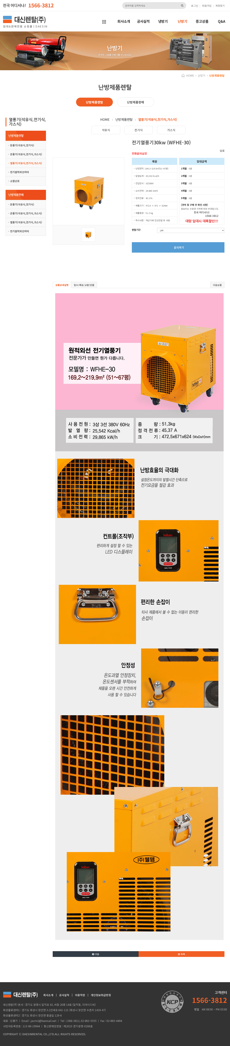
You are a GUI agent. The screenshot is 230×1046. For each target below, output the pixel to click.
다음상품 (217, 285)
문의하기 (179, 247)
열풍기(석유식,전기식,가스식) (26, 163)
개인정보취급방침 (101, 995)
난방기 (182, 21)
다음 (96, 954)
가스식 (171, 130)
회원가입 (206, 5)
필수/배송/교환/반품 (84, 285)
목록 (182, 954)
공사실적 (143, 21)
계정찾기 (220, 5)
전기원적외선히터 (19, 172)
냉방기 (163, 21)
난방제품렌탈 (94, 102)
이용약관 (80, 995)
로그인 (194, 5)
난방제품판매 (135, 102)
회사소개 (123, 21)
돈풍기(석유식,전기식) (22, 145)
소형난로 (15, 181)
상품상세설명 (62, 285)
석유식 (106, 130)
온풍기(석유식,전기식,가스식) (26, 154)
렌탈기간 (136, 229)
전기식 (139, 130)
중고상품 (202, 21)
